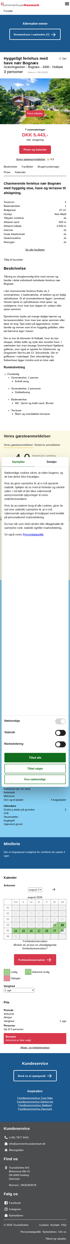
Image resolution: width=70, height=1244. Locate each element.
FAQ (63, 1224)
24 (15, 930)
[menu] (67, 3)
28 (46, 930)
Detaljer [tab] (52, 461)
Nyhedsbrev (50, 1231)
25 (23, 930)
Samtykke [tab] (18, 461)
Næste (54, 889)
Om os (62, 1231)
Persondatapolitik (31, 1231)
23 (62, 924)
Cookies (44, 1224)
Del (64, 58)
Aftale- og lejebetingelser (35, 1047)
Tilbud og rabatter (55, 1238)
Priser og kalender (35, 149)
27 (39, 930)
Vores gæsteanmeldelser (30, 159)
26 (31, 930)
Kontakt (54, 1224)
